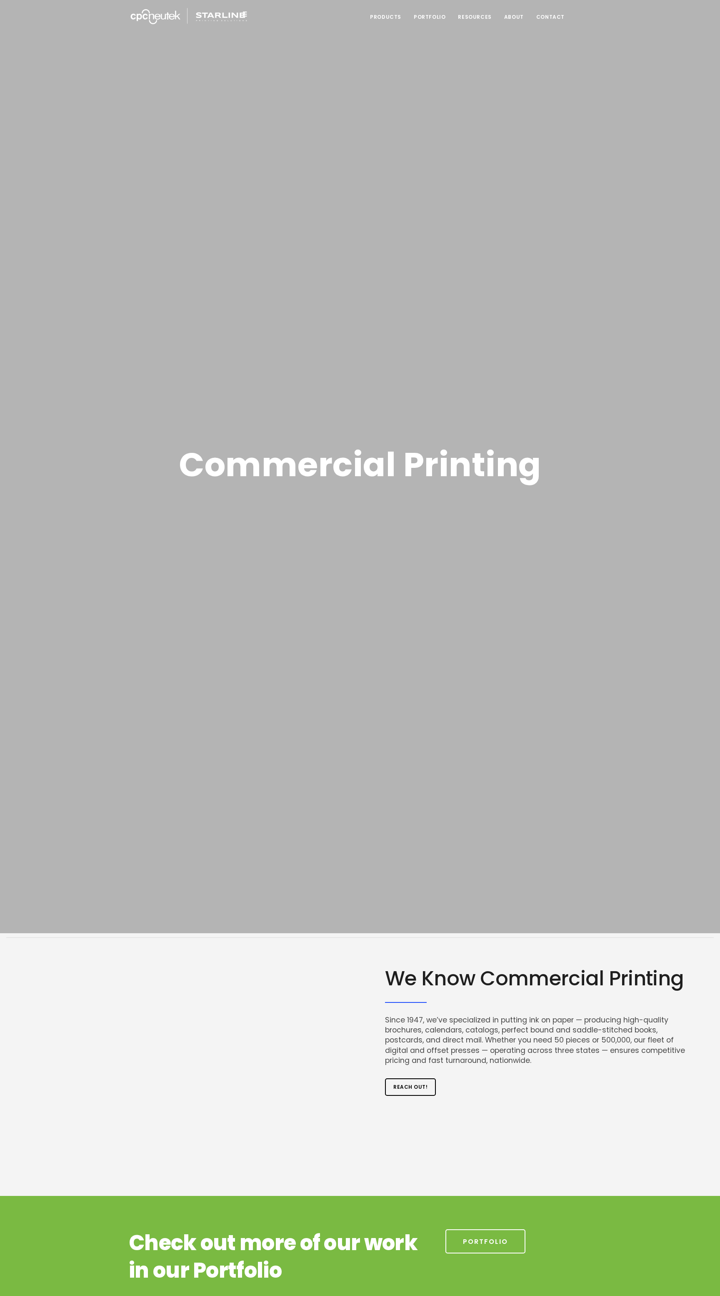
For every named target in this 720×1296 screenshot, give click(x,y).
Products (385, 16)
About (514, 16)
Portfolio (429, 16)
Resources (474, 16)
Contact (550, 16)
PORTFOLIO (485, 1241)
